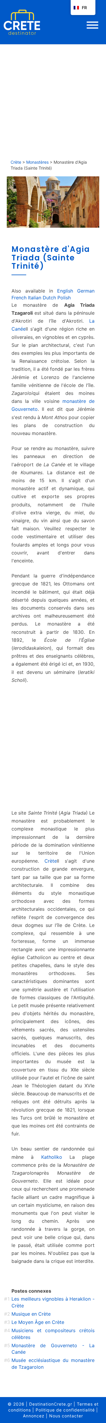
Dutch (49, 298)
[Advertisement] (53, 100)
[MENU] (92, 25)
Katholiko (51, 1157)
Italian (34, 298)
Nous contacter (66, 1415)
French (18, 298)
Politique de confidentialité (65, 1409)
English (65, 291)
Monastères (37, 162)
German (86, 291)
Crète (16, 162)
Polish (64, 298)
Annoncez (33, 1415)
